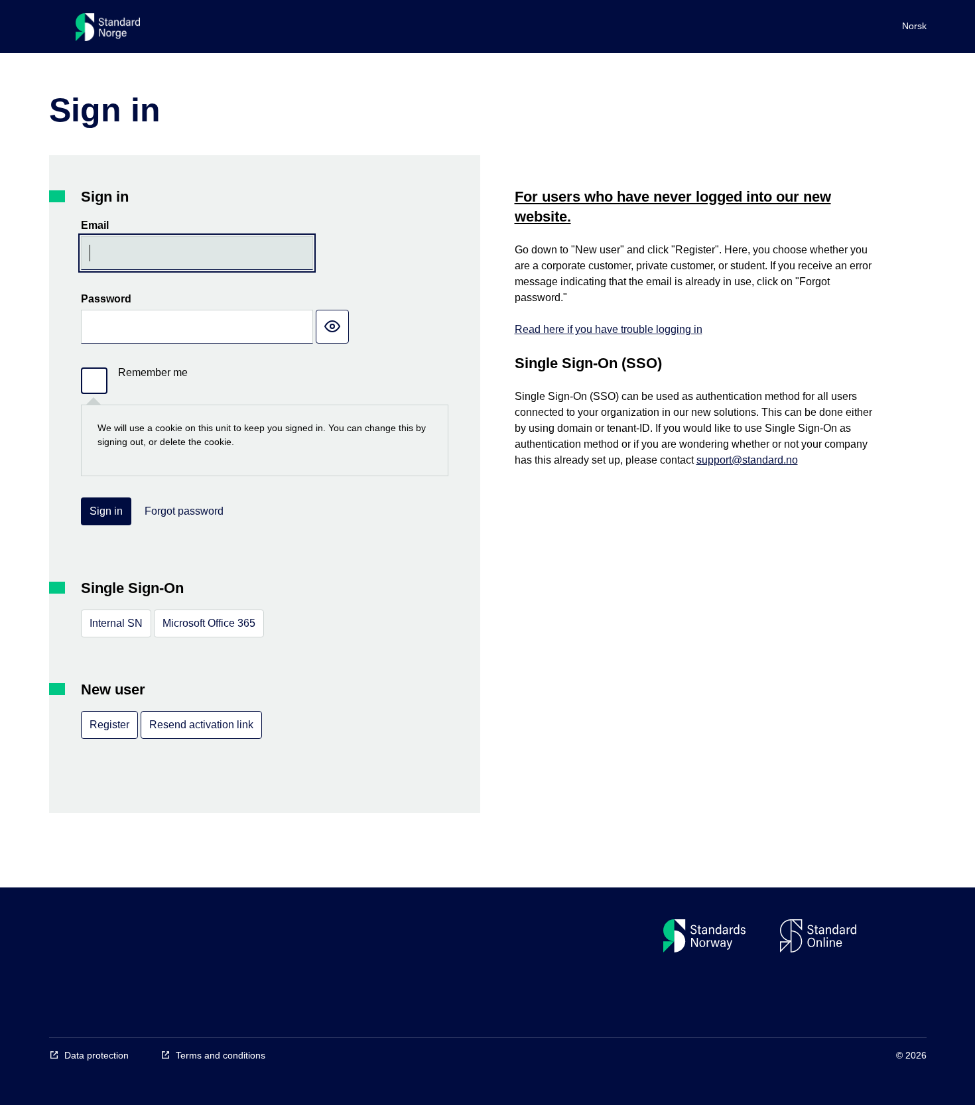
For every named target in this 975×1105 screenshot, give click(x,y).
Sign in (106, 511)
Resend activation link (201, 724)
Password (106, 298)
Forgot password (184, 511)
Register (109, 724)
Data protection (96, 1055)
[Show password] (332, 327)
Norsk (914, 26)
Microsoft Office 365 (208, 623)
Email (95, 225)
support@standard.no (747, 460)
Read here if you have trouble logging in (608, 329)
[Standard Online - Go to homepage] (108, 30)
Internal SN (116, 623)
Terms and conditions (220, 1055)
